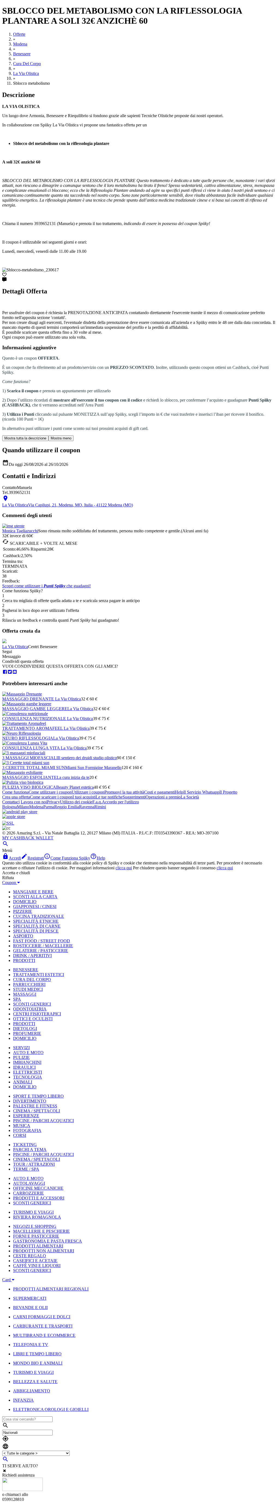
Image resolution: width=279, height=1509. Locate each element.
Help (179, 792)
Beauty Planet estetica (75, 787)
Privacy (53, 802)
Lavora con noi (34, 802)
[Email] (15, 672)
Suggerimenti (134, 797)
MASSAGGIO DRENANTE (28, 699)
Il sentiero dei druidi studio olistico (87, 757)
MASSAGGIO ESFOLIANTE (29, 777)
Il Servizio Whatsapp (201, 792)
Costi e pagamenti (159, 792)
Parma (48, 806)
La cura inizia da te (73, 777)
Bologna (9, 806)
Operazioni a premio (163, 797)
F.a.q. (97, 802)
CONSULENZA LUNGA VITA (31, 748)
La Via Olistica (15, 646)
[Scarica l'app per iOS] (13, 816)
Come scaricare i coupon (51, 797)
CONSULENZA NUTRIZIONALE (34, 718)
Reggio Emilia (66, 806)
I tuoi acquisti (84, 797)
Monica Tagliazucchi (20, 531)
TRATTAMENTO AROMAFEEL (33, 728)
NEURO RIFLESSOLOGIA (27, 738)
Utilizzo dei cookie (76, 802)
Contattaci (11, 802)
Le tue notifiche (109, 797)
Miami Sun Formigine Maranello (93, 767)
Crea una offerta (16, 797)
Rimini (100, 806)
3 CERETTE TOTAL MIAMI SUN (33, 767)
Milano (23, 806)
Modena (36, 806)
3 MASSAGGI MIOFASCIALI (30, 757)
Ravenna (86, 806)
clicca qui (124, 868)
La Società (190, 797)
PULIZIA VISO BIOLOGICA (29, 787)
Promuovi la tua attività (124, 792)
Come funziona (15, 792)
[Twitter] (10, 672)
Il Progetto (228, 792)
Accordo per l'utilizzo (120, 802)
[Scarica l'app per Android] (19, 811)
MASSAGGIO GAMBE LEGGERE (34, 708)
